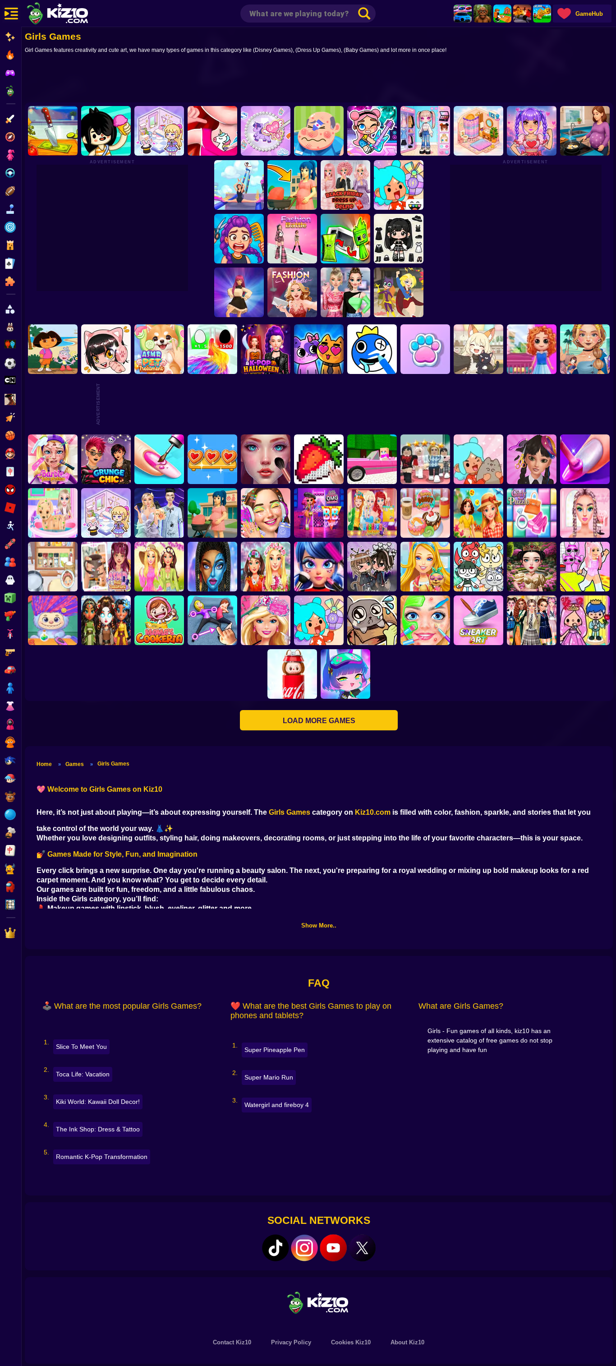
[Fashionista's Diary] (106, 349)
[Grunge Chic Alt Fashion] (106, 459)
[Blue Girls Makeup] (212, 566)
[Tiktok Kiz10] (275, 1247)
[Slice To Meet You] (53, 131)
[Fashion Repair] (372, 513)
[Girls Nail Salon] (585, 459)
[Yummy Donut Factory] (425, 513)
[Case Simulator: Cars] (463, 14)
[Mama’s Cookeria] (159, 620)
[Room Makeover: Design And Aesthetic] (478, 131)
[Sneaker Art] (478, 620)
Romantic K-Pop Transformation (101, 1156)
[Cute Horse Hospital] (425, 566)
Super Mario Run (268, 1077)
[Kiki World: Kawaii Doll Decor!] (159, 131)
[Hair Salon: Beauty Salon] (531, 459)
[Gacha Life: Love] (372, 566)
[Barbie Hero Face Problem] (53, 459)
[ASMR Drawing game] (372, 349)
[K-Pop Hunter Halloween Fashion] (265, 349)
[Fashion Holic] (292, 292)
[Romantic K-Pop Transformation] (531, 131)
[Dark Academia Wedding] (159, 513)
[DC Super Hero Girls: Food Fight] (398, 292)
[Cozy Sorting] (212, 459)
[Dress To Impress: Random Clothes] (425, 459)
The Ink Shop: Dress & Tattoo (98, 1129)
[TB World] (319, 620)
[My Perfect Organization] (53, 566)
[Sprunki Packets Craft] (345, 238)
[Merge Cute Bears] (478, 566)
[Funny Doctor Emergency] (319, 131)
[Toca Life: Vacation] (106, 131)
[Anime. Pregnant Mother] (212, 513)
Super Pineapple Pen (274, 1049)
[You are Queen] (212, 349)
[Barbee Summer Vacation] (478, 513)
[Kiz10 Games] (319, 1302)
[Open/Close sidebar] (11, 14)
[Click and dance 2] (238, 292)
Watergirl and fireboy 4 (276, 1104)
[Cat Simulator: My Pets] (425, 349)
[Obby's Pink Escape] (585, 566)
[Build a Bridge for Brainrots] (502, 14)
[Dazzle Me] (425, 131)
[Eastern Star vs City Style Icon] (531, 566)
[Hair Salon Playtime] (238, 238)
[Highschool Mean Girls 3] (345, 292)
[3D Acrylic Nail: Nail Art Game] (159, 459)
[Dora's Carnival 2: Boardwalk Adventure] (53, 349)
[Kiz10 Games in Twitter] (362, 1247)
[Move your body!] (212, 620)
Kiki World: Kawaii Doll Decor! (98, 1101)
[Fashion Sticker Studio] (398, 238)
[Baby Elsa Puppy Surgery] (53, 513)
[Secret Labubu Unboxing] (292, 674)
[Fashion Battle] (292, 238)
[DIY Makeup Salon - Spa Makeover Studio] (425, 620)
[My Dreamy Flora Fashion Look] (265, 566)
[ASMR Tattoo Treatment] (585, 349)
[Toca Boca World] (398, 185)
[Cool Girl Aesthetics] (265, 513)
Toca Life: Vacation (83, 1074)
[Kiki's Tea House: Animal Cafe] (478, 349)
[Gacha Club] (345, 674)
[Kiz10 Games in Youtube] (333, 1247)
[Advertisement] (319, 80)
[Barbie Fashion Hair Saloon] (265, 620)
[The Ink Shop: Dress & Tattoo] (212, 131)
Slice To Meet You (81, 1046)
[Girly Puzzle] (531, 513)
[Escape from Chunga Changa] (482, 14)
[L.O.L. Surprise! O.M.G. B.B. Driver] (319, 513)
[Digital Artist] (319, 459)
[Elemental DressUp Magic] (106, 620)
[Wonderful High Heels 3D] (238, 185)
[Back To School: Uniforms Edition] (531, 620)
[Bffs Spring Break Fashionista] (159, 566)
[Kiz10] (72, 14)
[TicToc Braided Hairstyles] (585, 513)
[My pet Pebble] (372, 620)
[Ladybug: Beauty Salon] (319, 566)
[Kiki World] (106, 513)
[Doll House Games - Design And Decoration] (531, 349)
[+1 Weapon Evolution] (542, 14)
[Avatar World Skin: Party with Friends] (372, 131)
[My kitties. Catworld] (319, 349)
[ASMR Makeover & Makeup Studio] (265, 459)
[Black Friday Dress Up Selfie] (345, 185)
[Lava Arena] (522, 14)
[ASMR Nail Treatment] (106, 566)
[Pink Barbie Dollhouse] (372, 459)
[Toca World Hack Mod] (478, 459)
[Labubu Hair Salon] (53, 620)
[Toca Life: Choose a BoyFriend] (585, 620)
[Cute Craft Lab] (265, 131)
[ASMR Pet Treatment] (159, 349)
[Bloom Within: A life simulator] (585, 131)
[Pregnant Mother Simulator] (292, 185)
